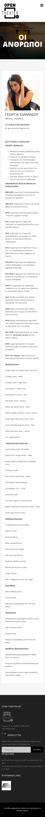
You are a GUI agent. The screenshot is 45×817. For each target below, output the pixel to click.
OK (22, 813)
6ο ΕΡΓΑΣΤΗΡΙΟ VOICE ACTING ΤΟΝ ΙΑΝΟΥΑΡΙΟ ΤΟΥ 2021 (22, 761)
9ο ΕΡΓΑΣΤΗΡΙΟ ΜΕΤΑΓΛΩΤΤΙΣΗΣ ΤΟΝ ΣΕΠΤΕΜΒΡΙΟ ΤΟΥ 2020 (22, 767)
